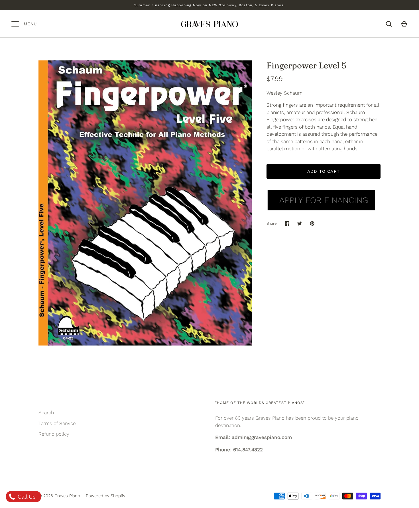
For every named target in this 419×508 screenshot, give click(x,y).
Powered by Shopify (105, 495)
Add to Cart (323, 171)
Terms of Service (57, 423)
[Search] (389, 24)
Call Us (26, 496)
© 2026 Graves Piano (59, 495)
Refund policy (53, 434)
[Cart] (404, 24)
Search (46, 412)
